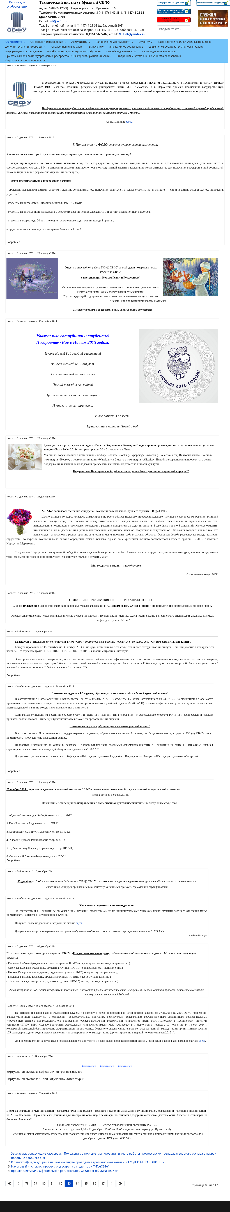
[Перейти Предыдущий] (18, 1183)
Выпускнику (96, 46)
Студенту (144, 41)
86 (94, 1183)
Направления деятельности (113, 41)
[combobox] (174, 28)
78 (27, 1183)
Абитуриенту (79, 41)
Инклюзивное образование (126, 46)
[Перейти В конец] (120, 1183)
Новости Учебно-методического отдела (29, 686)
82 (60, 1183)
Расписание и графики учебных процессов (184, 41)
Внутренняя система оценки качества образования (149, 56)
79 (35, 1183)
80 (43, 1183)
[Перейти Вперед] (111, 1183)
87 (103, 1183)
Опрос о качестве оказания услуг (26, 60)
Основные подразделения (46, 41)
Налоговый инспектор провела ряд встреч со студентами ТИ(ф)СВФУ (60, 1166)
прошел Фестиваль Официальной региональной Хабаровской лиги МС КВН (64, 1171)
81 (52, 1183)
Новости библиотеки (18, 631)
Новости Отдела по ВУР (19, 137)
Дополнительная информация (24, 46)
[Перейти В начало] (9, 1183)
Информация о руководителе (23, 51)
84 (77, 1183)
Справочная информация (67, 46)
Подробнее (13, 242)
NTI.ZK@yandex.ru (132, 34)
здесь (129, 121)
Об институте (13, 41)
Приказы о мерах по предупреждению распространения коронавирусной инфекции (58, 56)
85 (86, 1183)
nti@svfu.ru (58, 21)
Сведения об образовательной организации (176, 46)
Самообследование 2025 (121, 51)
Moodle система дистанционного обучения (74, 51)
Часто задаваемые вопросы (159, 51)
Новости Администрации (20, 65)
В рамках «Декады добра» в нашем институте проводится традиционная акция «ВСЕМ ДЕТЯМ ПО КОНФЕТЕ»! (87, 1162)
